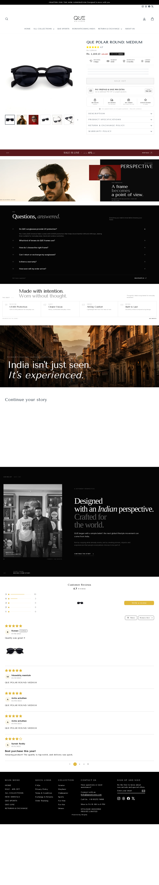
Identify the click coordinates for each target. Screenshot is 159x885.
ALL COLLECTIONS (42, 29)
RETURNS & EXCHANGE (16, 808)
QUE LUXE (10, 805)
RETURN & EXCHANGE (109, 29)
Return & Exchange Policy (106, 125)
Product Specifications (104, 119)
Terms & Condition (43, 793)
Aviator (61, 785)
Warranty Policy (100, 131)
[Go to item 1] (80, 603)
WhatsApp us (141, 278)
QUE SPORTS (63, 29)
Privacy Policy (41, 789)
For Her (61, 805)
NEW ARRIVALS (12, 797)
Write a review (139, 603)
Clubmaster (63, 793)
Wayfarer (62, 789)
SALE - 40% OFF (12, 789)
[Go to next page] (89, 764)
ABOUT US (130, 29)
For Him (61, 801)
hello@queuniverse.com (91, 795)
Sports (61, 797)
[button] (93, 47)
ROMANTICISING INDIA (83, 29)
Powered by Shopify (79, 815)
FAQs (37, 785)
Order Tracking (41, 801)
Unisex (61, 808)
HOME (27, 29)
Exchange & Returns (44, 797)
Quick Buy (22, 441)
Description (96, 114)
